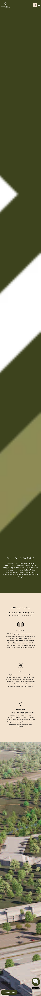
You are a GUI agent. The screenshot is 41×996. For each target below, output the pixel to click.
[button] (36, 983)
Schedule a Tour (9, 992)
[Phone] (35, 5)
